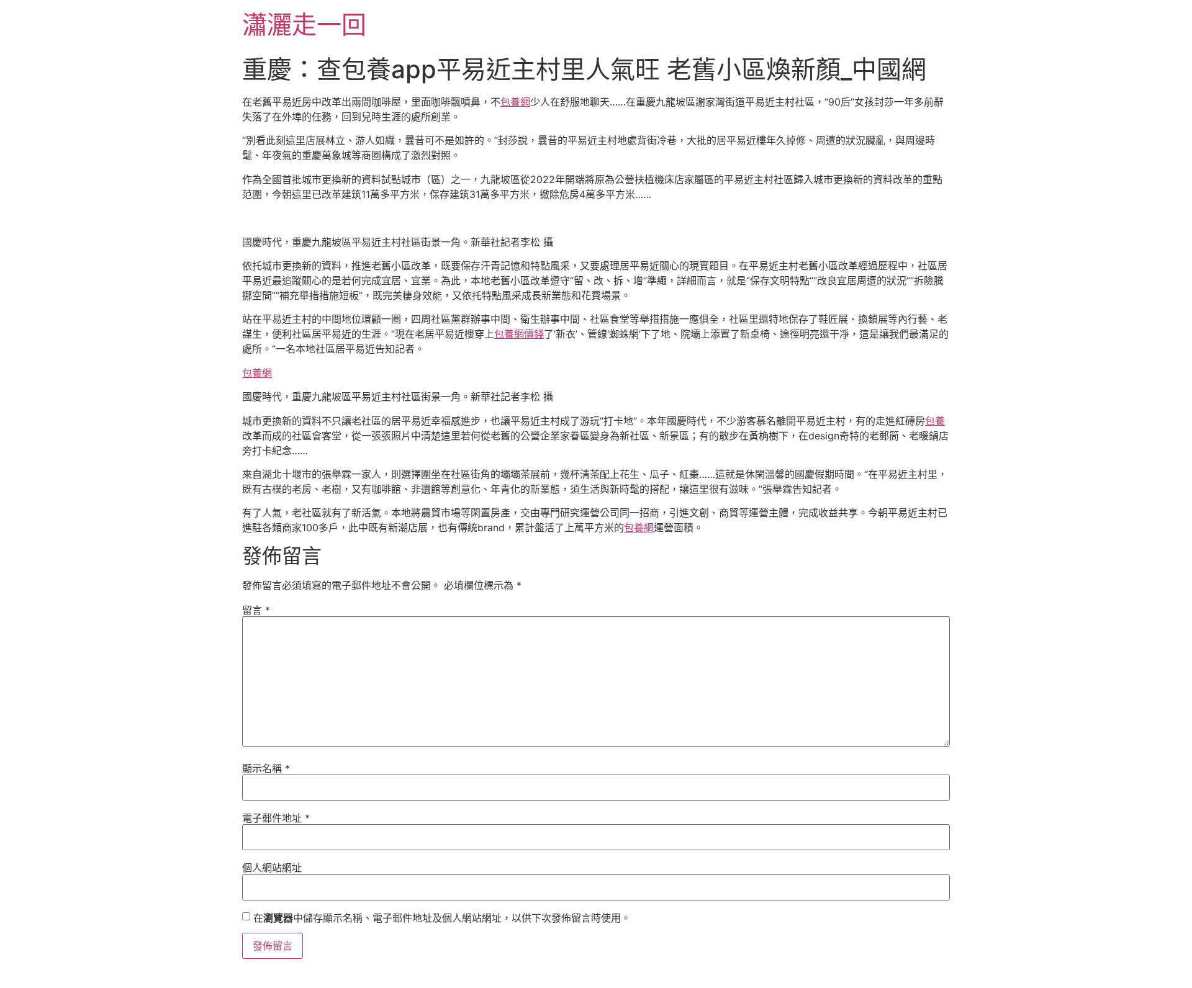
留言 (256, 610)
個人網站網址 (272, 868)
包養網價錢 (519, 334)
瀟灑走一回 (304, 24)
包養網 (515, 102)
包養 (935, 421)
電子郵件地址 (276, 818)
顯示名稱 (266, 768)
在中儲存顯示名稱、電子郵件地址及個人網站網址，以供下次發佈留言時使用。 (442, 918)
